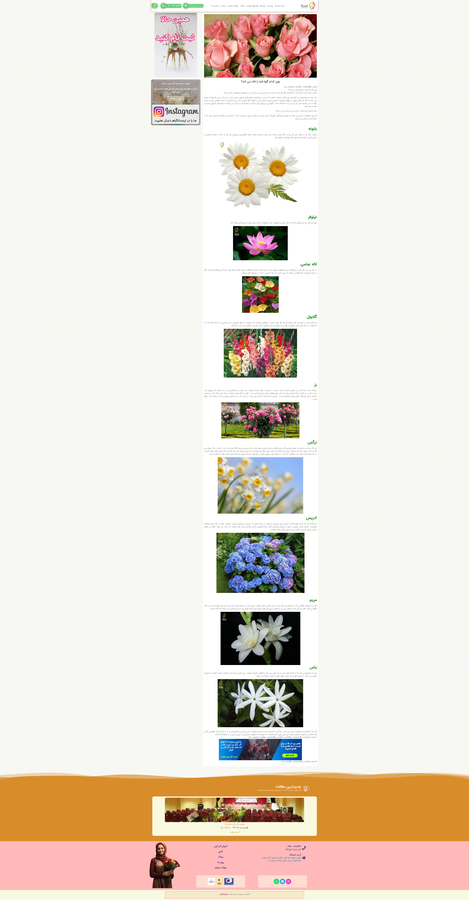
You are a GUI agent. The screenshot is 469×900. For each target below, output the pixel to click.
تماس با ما (215, 6)
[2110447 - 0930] (304, 848)
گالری (220, 851)
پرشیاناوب (223, 894)
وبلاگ (242, 6)
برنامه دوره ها (279, 6)
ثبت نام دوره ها (196, 5)
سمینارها (263, 6)
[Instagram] (288, 881)
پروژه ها (270, 6)
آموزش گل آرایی (220, 846)
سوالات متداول (233, 6)
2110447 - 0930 (294, 846)
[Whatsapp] (276, 881)
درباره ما (223, 6)
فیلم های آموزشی (252, 6)
